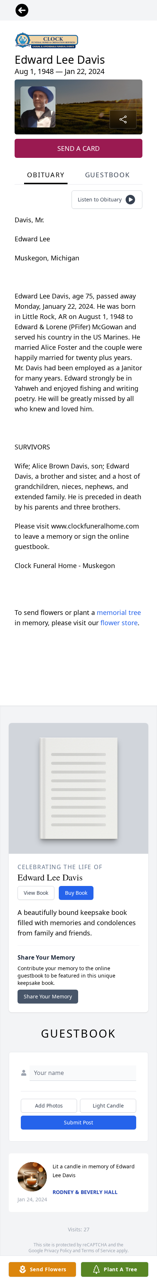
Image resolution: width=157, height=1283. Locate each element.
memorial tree (119, 612)
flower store (119, 622)
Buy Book (76, 892)
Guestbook (107, 174)
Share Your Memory (48, 996)
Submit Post (78, 1122)
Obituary (45, 174)
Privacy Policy (58, 1250)
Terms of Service (98, 1250)
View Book (36, 892)
